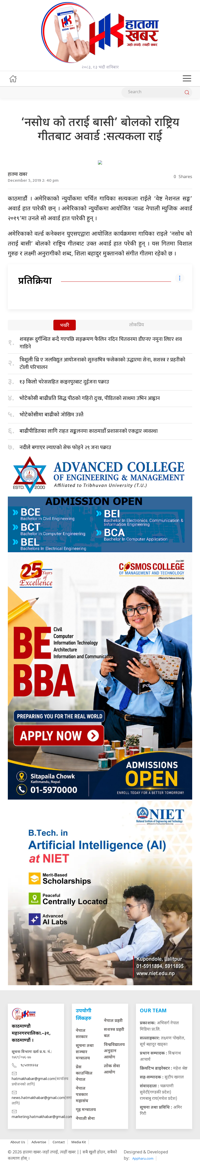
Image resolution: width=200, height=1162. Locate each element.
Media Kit (78, 1142)
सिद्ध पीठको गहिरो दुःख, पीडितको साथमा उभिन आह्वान (89, 398)
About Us (17, 1142)
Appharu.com (142, 1158)
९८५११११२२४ (29, 1065)
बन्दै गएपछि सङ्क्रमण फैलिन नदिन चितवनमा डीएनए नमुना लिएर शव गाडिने (101, 343)
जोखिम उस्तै (51, 414)
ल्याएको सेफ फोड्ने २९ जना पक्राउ (65, 447)
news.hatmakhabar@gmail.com (38, 1098)
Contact (59, 1142)
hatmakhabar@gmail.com (33, 1079)
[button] (187, 78)
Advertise (39, 1142)
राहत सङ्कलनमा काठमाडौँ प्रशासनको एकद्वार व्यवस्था (89, 431)
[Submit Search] (187, 92)
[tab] (64, 325)
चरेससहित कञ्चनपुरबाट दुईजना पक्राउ (64, 382)
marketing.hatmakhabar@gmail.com (42, 1117)
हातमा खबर (17, 174)
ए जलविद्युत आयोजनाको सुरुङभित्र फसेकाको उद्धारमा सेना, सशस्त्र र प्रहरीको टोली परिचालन (102, 363)
